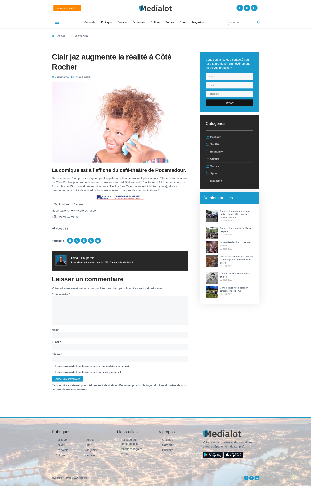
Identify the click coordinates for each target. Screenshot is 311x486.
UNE (85, 35)
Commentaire (61, 294)
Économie (138, 22)
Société (122, 22)
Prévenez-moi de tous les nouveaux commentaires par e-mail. (92, 366)
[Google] (254, 8)
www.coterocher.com (84, 210)
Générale (89, 22)
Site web (57, 354)
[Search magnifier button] (257, 22)
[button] (70, 241)
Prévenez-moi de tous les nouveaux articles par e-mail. (88, 372)
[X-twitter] (247, 8)
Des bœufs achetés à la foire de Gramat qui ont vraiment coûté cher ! (236, 259)
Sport (183, 22)
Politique (106, 22)
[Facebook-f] (239, 8)
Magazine (198, 22)
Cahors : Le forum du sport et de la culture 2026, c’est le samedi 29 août (235, 214)
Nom (55, 329)
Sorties (169, 22)
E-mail (56, 342)
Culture (155, 22)
